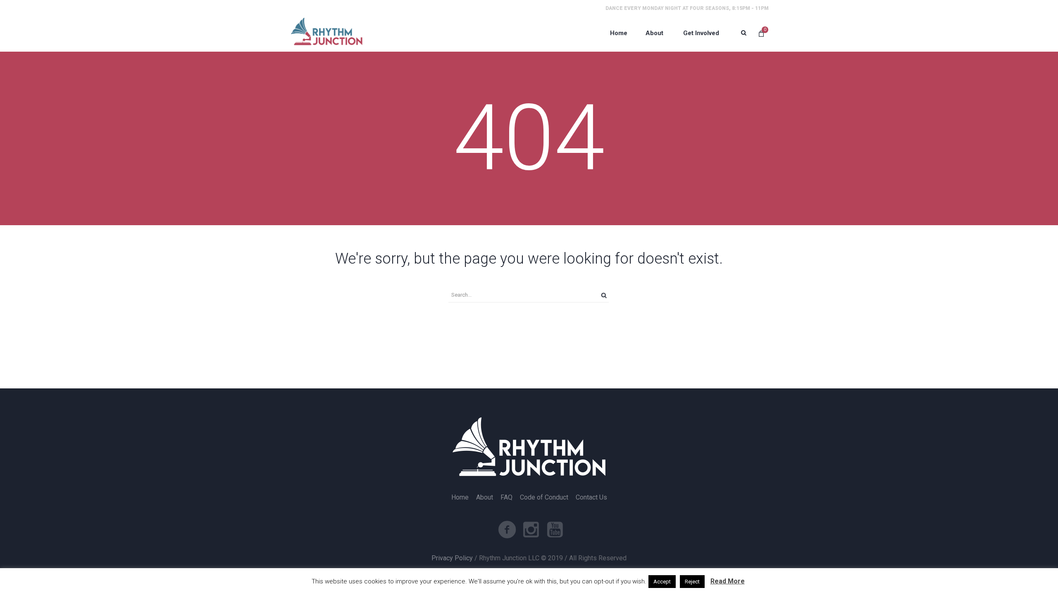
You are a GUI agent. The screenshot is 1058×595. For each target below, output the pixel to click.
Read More (727, 581)
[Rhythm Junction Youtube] (555, 530)
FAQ (506, 497)
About (484, 497)
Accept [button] (662, 581)
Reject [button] (692, 581)
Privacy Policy (452, 558)
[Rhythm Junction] (326, 33)
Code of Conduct (544, 497)
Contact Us (591, 497)
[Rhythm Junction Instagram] (531, 530)
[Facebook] (507, 530)
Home (460, 497)
